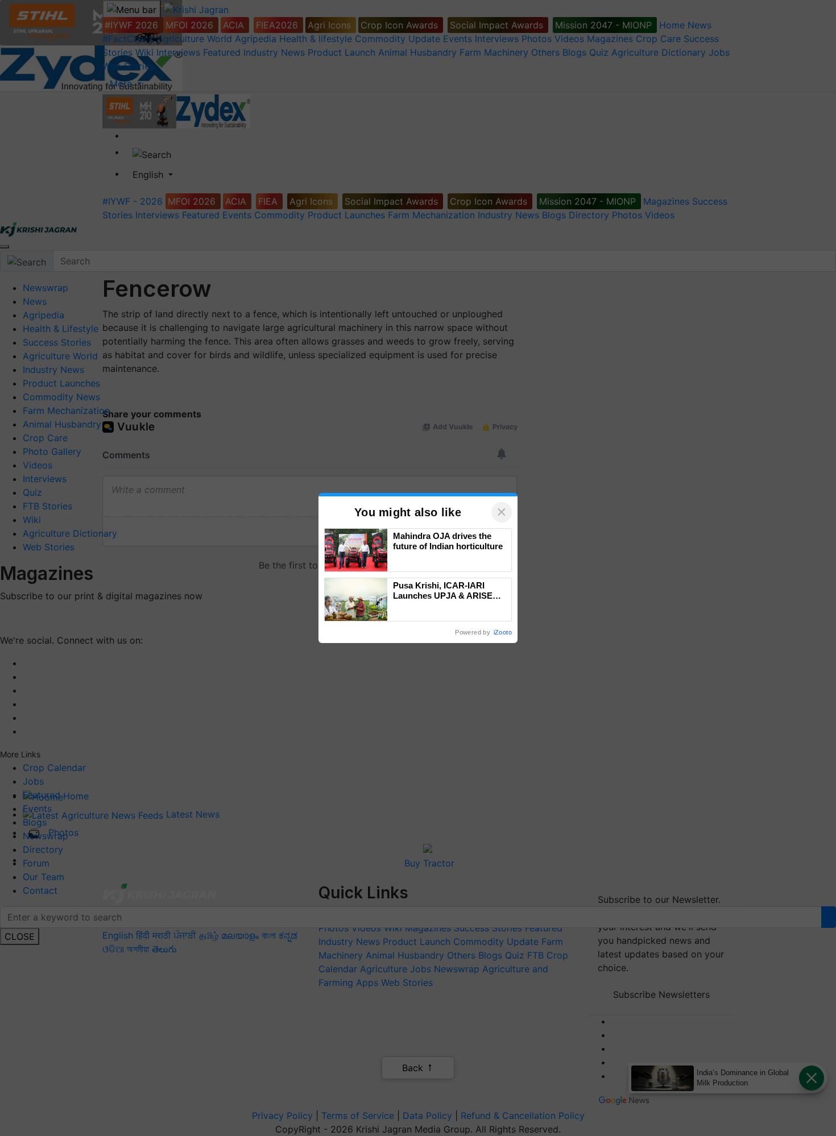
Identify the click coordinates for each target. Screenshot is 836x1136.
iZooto (503, 632)
